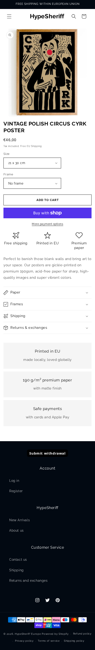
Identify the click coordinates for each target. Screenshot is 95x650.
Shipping (16, 570)
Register (16, 491)
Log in (14, 480)
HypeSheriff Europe (28, 633)
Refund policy (82, 633)
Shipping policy (74, 640)
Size (6, 154)
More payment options (47, 224)
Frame (8, 174)
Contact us (18, 559)
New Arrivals (19, 520)
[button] (9, 16)
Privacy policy (24, 640)
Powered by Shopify (55, 633)
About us (16, 530)
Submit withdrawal (47, 453)
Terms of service (48, 640)
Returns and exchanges (28, 580)
